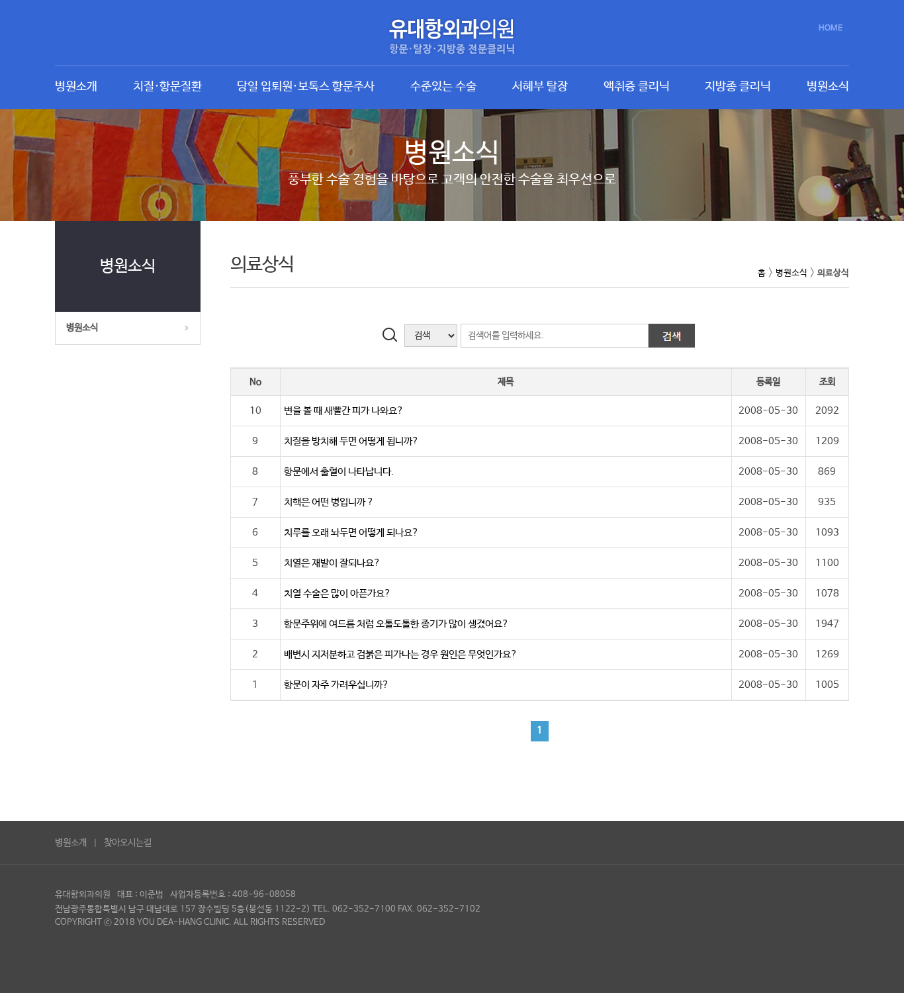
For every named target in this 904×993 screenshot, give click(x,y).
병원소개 (71, 842)
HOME (830, 28)
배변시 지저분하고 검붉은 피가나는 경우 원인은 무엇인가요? (401, 654)
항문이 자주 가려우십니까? (336, 684)
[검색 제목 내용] (421, 335)
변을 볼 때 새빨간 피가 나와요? (344, 410)
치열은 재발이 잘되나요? (332, 563)
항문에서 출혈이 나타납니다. (339, 471)
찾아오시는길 (128, 842)
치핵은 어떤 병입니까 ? (329, 502)
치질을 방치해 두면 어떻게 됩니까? (351, 441)
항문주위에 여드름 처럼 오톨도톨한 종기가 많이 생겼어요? (396, 624)
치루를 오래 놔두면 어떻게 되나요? (351, 532)
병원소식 (82, 327)
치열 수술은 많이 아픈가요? (337, 593)
